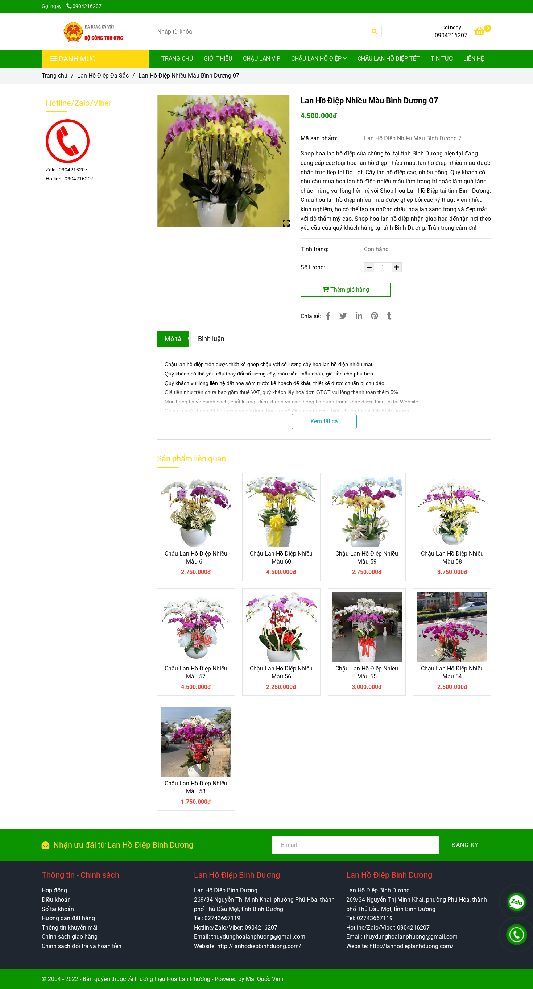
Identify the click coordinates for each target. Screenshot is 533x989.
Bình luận (211, 338)
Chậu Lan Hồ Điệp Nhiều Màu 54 (452, 672)
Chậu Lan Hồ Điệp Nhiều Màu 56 (281, 672)
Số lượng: (314, 267)
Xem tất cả (324, 421)
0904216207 (87, 6)
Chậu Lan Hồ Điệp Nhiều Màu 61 (196, 557)
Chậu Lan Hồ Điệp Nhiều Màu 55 (366, 672)
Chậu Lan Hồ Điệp (317, 58)
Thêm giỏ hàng (349, 289)
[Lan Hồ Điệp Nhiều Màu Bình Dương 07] (93, 31)
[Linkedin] (359, 316)
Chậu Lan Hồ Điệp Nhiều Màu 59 (366, 557)
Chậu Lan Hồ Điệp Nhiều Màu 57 (196, 672)
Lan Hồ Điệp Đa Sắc (103, 75)
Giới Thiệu (218, 58)
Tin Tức (442, 58)
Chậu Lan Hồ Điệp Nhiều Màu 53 (196, 787)
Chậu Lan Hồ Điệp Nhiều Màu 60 (281, 557)
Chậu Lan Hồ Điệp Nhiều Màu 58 (452, 557)
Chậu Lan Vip (261, 58)
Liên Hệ (473, 58)
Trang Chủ (177, 58)
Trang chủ (54, 75)
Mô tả (173, 338)
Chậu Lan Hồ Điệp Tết (389, 58)
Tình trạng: (315, 249)
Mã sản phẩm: (320, 138)
